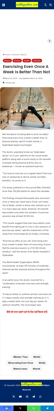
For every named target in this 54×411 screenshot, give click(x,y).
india (42, 362)
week (37, 368)
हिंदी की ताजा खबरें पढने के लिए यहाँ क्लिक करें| (27, 311)
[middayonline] (27, 4)
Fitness (17, 61)
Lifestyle (15, 54)
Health (27, 61)
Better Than (21, 356)
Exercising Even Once (21, 362)
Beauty (24, 54)
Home (7, 54)
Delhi (37, 356)
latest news (21, 368)
